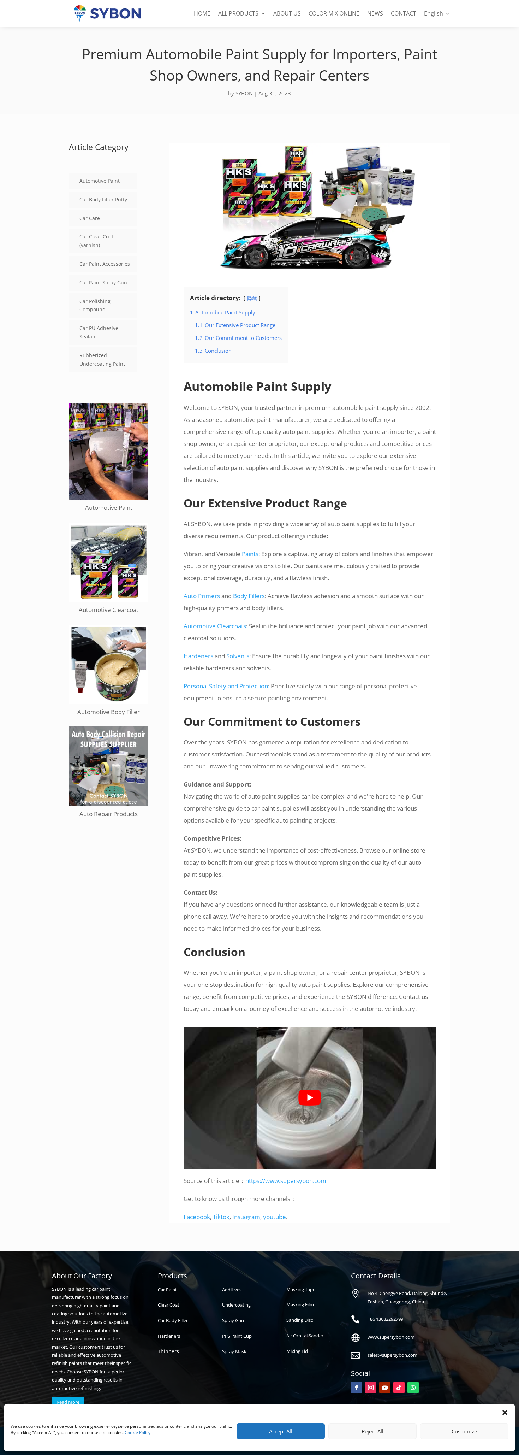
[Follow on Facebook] (356, 1387)
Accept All (280, 1431)
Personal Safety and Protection (226, 686)
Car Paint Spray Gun (103, 282)
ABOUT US (287, 13)
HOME (202, 13)
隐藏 (252, 298)
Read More (67, 1402)
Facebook (197, 1217)
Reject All (372, 1431)
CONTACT (403, 13)
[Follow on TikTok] (399, 1387)
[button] (504, 1412)
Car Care (89, 218)
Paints (250, 554)
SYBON (244, 93)
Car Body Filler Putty (103, 199)
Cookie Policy (137, 1433)
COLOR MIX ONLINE (334, 13)
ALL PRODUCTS (238, 13)
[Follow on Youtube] (384, 1387)
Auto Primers (202, 596)
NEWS (375, 13)
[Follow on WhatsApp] (413, 1387)
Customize (464, 1431)
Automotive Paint (99, 180)
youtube (274, 1217)
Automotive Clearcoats (215, 626)
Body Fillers (249, 596)
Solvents (237, 656)
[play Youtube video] (310, 1098)
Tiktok (221, 1217)
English (433, 13)
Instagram (246, 1217)
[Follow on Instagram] (370, 1387)
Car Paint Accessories (104, 263)
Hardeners (198, 656)
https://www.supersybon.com (285, 1181)
